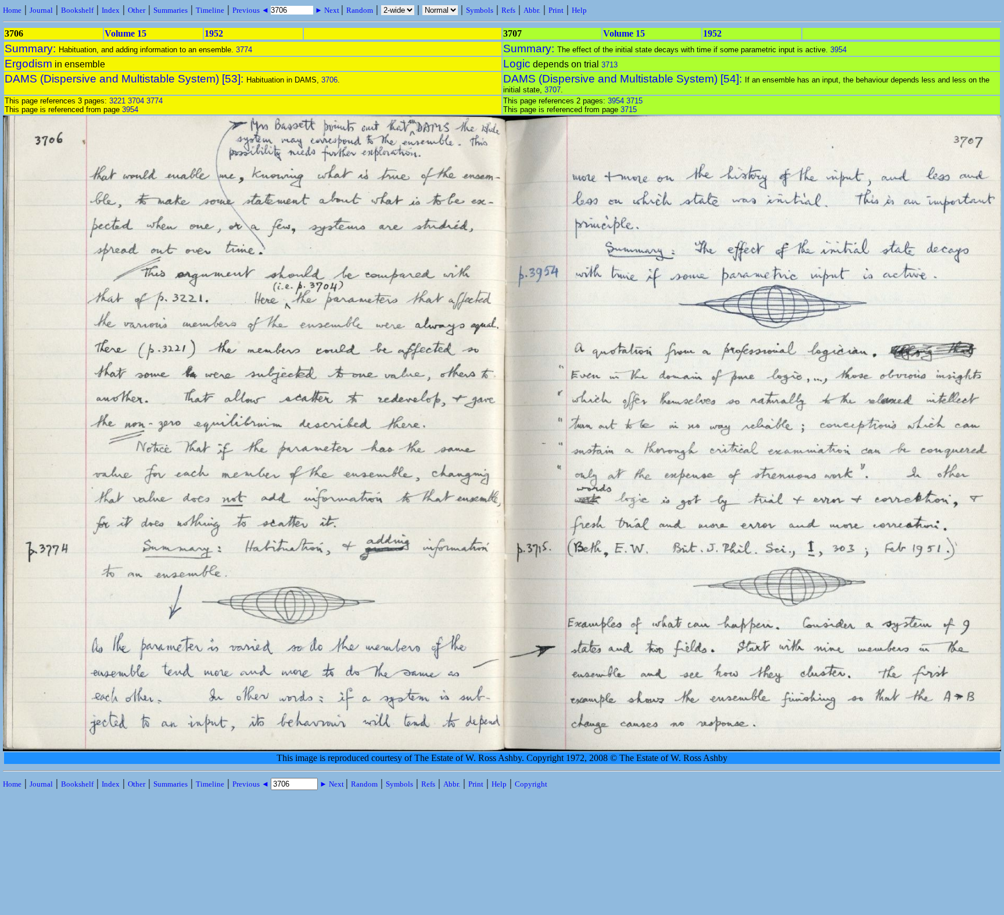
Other (136, 10)
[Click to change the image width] (503, 515)
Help (579, 10)
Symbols (479, 10)
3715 (634, 100)
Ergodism (28, 64)
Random (359, 10)
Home (12, 10)
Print (556, 10)
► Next (327, 10)
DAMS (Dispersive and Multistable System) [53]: (125, 79)
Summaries (170, 10)
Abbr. (531, 10)
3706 (329, 80)
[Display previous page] (53, 748)
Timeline (210, 10)
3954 (838, 49)
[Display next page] (953, 748)
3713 (609, 64)
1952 (214, 33)
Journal (41, 10)
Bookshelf (77, 10)
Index (111, 10)
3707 (552, 89)
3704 (136, 100)
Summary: (32, 48)
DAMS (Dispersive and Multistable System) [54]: (624, 79)
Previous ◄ (251, 10)
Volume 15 (125, 33)
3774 (244, 49)
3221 (117, 100)
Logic (516, 64)
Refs (508, 10)
